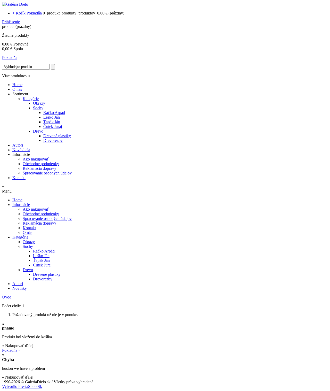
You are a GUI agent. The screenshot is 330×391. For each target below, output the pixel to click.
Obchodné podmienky (41, 164)
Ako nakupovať (36, 159)
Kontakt (19, 177)
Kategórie (31, 98)
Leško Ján (51, 117)
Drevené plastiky (57, 136)
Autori (17, 145)
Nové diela (21, 150)
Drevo (38, 131)
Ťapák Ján (51, 122)
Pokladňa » (11, 350)
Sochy (38, 108)
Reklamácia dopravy (39, 168)
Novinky (19, 288)
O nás (17, 89)
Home (17, 84)
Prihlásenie (11, 22)
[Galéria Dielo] (15, 4)
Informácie (21, 204)
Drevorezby (53, 140)
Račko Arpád (54, 112)
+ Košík (19, 13)
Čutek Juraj (52, 126)
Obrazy (39, 103)
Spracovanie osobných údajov (47, 173)
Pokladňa (34, 13)
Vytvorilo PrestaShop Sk (22, 386)
